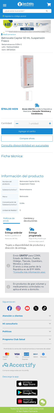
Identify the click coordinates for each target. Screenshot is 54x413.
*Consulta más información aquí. (29, 272)
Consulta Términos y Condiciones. (41, 112)
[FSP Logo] (26, 5)
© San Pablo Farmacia (27, 411)
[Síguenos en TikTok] (44, 309)
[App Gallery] (27, 401)
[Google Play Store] (27, 392)
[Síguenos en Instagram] (18, 309)
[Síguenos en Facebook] (9, 309)
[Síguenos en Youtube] (27, 309)
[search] (46, 11)
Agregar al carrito (27, 131)
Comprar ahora (27, 138)
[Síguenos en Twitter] (36, 309)
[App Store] (27, 384)
